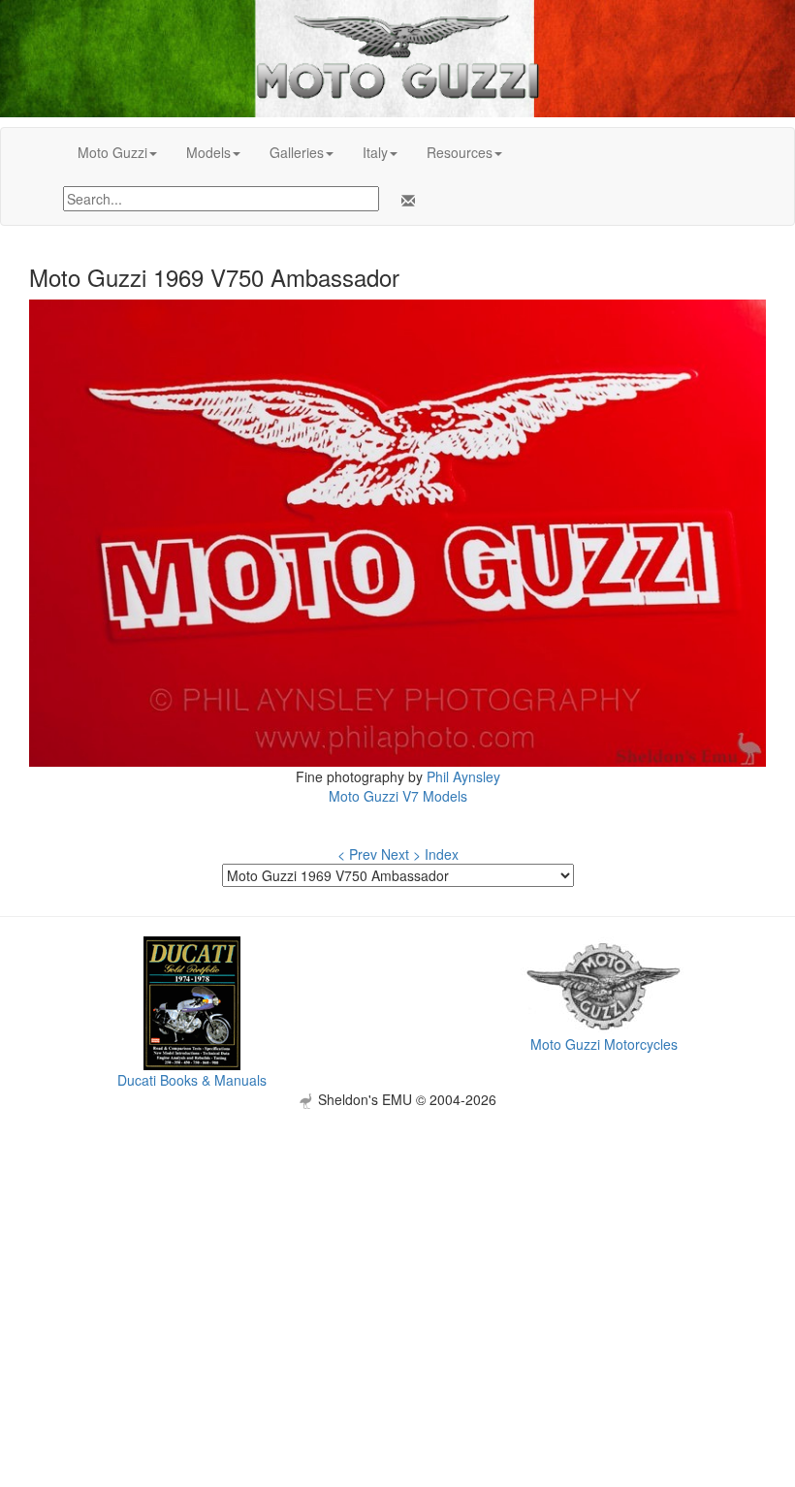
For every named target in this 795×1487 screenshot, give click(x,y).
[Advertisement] (397, 1244)
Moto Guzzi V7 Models (398, 796)
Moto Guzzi (112, 152)
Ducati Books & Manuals (192, 1080)
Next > (401, 854)
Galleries (297, 152)
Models (208, 152)
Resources (460, 152)
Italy (375, 152)
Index (442, 854)
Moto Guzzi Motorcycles (604, 1044)
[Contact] (404, 200)
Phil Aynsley (463, 776)
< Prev (357, 854)
